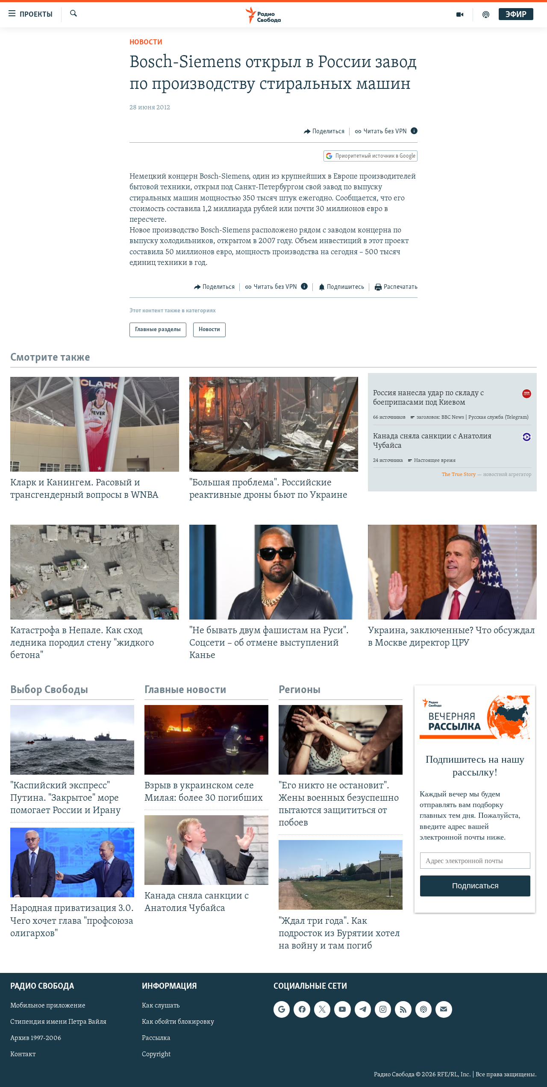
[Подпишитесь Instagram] (383, 1009)
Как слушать (160, 1005)
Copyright (156, 1054)
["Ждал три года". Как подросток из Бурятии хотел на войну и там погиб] (341, 875)
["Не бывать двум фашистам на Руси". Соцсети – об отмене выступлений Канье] (273, 572)
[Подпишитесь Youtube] (342, 1009)
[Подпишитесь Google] (282, 1009)
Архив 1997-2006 (35, 1038)
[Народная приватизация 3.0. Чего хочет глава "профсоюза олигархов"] (72, 862)
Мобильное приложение (47, 1005)
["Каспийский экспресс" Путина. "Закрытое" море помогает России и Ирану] (72, 740)
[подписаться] (443, 1009)
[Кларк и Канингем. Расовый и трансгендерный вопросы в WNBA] (94, 424)
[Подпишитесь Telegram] (363, 1009)
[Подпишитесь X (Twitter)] (322, 1009)
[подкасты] (486, 14)
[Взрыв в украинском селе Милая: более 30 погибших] (206, 740)
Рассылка (156, 1038)
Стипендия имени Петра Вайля (58, 1022)
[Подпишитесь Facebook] (302, 1009)
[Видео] (460, 14)
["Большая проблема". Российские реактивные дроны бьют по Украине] (273, 424)
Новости (145, 43)
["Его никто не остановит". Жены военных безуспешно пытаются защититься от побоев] (341, 740)
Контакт (22, 1054)
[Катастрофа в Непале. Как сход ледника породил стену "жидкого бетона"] (94, 572)
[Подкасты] (423, 1009)
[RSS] (403, 1009)
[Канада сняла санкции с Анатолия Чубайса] (206, 850)
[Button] (324, 131)
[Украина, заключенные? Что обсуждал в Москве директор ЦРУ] (452, 572)
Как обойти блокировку (178, 1022)
